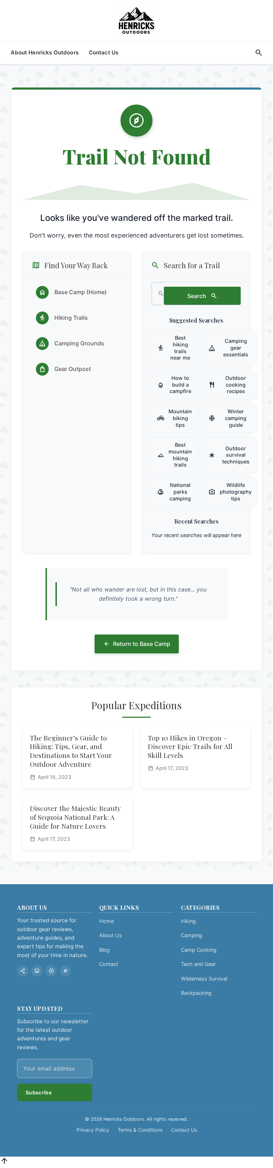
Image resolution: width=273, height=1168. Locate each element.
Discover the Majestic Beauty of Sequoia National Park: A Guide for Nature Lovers (75, 816)
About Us (110, 935)
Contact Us (184, 1130)
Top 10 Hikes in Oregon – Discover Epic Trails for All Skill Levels (190, 746)
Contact (108, 964)
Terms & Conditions (140, 1130)
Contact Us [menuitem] (104, 52)
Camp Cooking (198, 950)
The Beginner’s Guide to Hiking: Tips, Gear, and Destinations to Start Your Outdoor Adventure (71, 751)
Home (106, 921)
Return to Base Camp (136, 644)
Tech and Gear (198, 964)
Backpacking (196, 993)
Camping (191, 935)
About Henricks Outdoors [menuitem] (45, 52)
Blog (104, 950)
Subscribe (39, 1092)
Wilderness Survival (204, 979)
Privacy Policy (92, 1130)
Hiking (188, 921)
